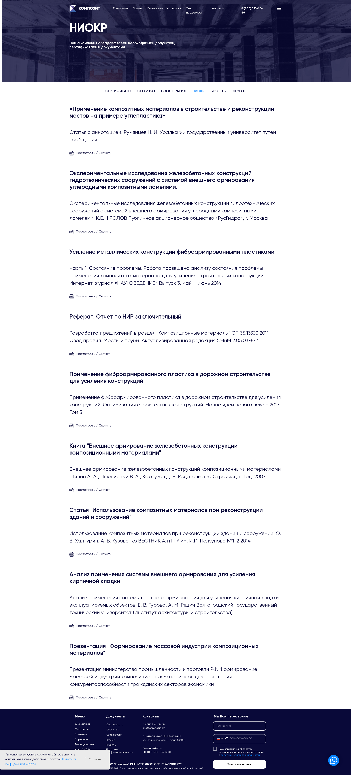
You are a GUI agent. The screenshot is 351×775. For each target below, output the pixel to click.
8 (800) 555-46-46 (154, 724)
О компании (120, 8)
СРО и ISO (146, 91)
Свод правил (173, 91)
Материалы (174, 8)
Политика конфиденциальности (119, 751)
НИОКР (199, 91)
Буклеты (218, 91)
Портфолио (155, 8)
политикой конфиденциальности (240, 754)
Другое (239, 91)
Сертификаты (118, 91)
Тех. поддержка (84, 744)
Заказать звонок (239, 764)
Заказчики (81, 734)
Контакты (218, 8)
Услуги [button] (137, 8)
